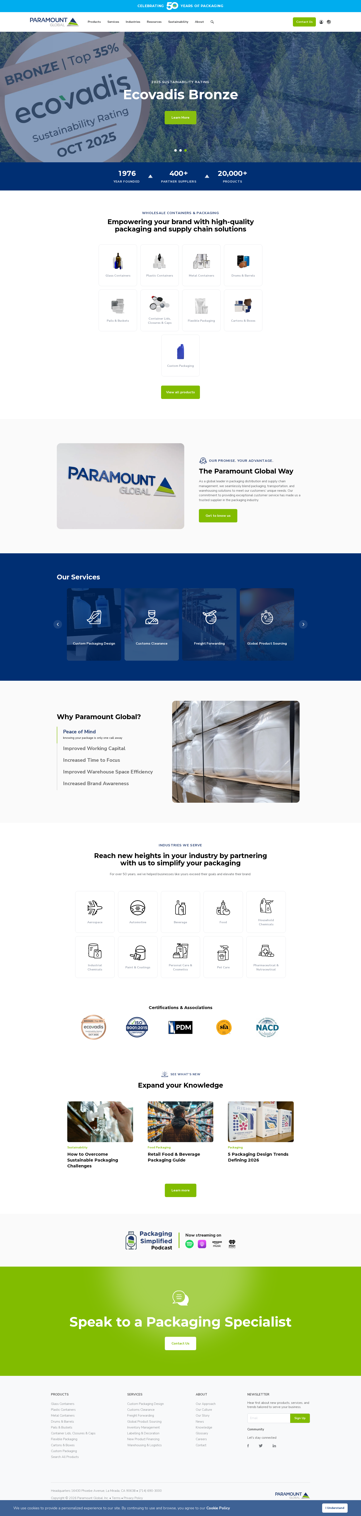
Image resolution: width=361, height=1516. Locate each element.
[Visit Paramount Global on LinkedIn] (279, 1449)
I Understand (334, 1508)
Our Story (203, 1415)
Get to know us (218, 515)
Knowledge (204, 1427)
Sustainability (178, 22)
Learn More (180, 117)
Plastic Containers (63, 1410)
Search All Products (65, 1457)
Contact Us (304, 22)
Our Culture (204, 1410)
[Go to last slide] (57, 624)
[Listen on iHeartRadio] (232, 1244)
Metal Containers (63, 1415)
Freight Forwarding (140, 1415)
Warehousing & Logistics (144, 1445)
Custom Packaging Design (145, 1404)
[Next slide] (303, 624)
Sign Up (300, 1418)
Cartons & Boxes (63, 1445)
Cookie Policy (218, 1508)
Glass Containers (62, 1404)
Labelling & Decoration (143, 1433)
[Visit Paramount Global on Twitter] (266, 1449)
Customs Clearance (141, 1410)
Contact (201, 1445)
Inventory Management (143, 1427)
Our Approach (206, 1404)
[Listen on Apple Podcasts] (202, 1244)
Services (113, 22)
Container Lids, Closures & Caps (73, 1433)
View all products (180, 392)
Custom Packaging (64, 1451)
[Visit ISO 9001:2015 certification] (137, 1027)
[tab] (175, 150)
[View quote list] (321, 22)
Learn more (181, 1190)
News (200, 1422)
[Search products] (212, 22)
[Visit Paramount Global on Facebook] (253, 1449)
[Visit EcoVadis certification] (94, 1027)
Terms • (118, 1498)
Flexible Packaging (64, 1439)
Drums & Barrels (62, 1422)
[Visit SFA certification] (224, 1027)
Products (94, 22)
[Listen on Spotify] (189, 1244)
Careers (201, 1439)
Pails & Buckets (61, 1427)
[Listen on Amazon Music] (217, 1244)
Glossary (202, 1433)
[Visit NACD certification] (267, 1027)
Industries (133, 22)
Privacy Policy (133, 1498)
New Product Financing (143, 1439)
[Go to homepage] (54, 22)
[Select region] (329, 22)
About (199, 22)
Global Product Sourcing (144, 1422)
